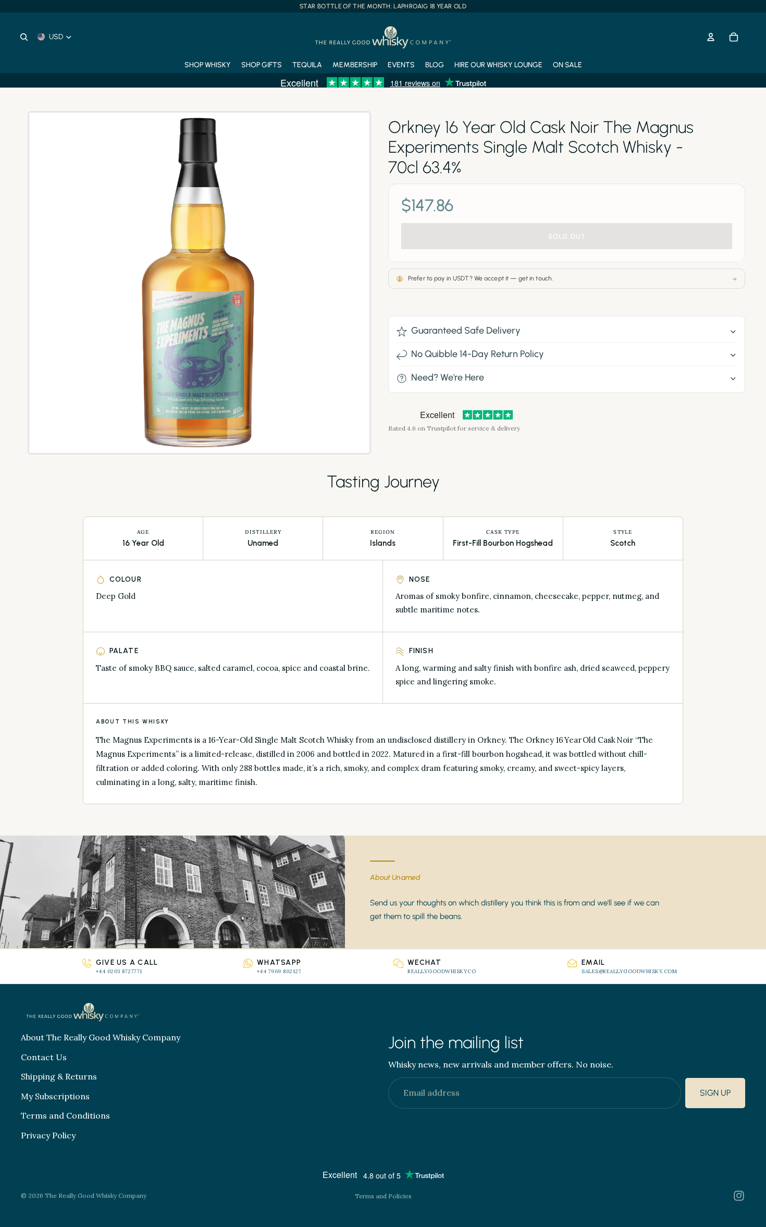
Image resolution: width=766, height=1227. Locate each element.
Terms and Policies (383, 1196)
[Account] (710, 37)
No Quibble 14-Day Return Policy (477, 354)
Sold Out (567, 236)
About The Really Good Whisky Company (100, 1037)
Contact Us (44, 1057)
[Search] (24, 37)
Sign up (715, 1093)
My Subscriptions (55, 1096)
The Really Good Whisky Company (95, 1195)
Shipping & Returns (59, 1077)
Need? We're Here (447, 378)
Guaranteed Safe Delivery (466, 331)
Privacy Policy (48, 1135)
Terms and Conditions (65, 1116)
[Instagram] (739, 1195)
